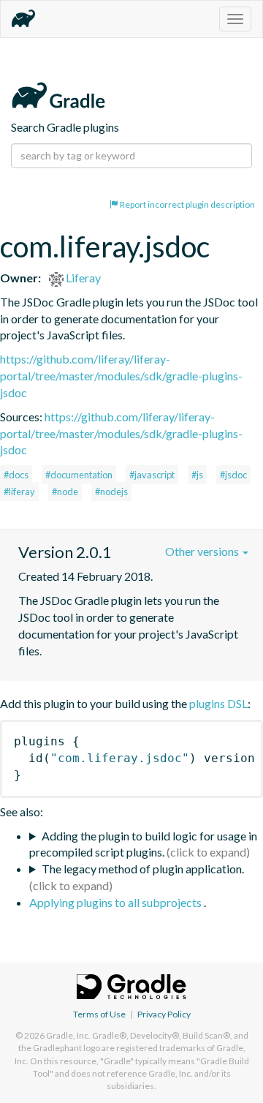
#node (65, 491)
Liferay (82, 278)
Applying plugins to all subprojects (116, 902)
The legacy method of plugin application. (143, 869)
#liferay (19, 491)
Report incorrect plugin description (186, 204)
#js (197, 475)
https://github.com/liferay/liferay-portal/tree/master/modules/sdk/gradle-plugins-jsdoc (121, 375)
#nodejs (111, 491)
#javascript (152, 475)
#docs (16, 475)
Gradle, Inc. (68, 1035)
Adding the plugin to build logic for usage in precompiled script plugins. (143, 844)
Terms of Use (99, 1014)
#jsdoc (233, 475)
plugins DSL (218, 703)
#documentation (79, 475)
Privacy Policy (164, 1014)
